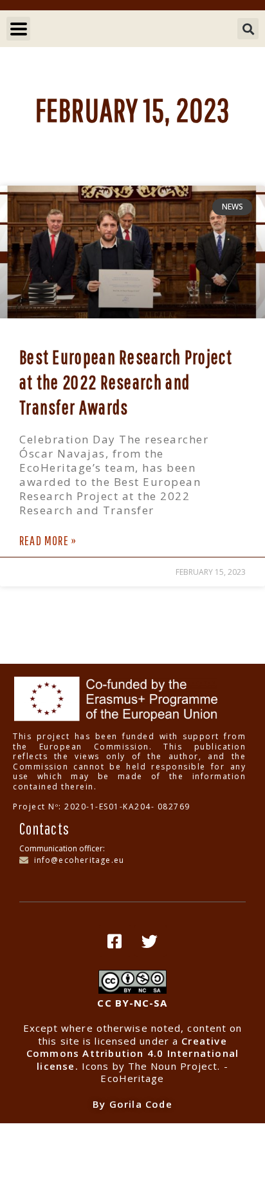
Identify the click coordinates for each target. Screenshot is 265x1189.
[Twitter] (150, 941)
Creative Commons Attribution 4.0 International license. (132, 1053)
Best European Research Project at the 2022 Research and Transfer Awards (125, 381)
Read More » (48, 540)
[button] (248, 28)
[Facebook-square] (115, 941)
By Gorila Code (132, 1103)
